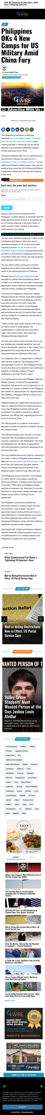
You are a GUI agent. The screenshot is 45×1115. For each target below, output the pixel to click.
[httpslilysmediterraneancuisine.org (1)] (23, 853)
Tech (32, 7)
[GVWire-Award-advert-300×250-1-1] (24, 1039)
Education (8, 992)
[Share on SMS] (27, 129)
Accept (22, 1107)
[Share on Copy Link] (32, 129)
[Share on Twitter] (8, 129)
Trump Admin (9, 975)
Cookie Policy (15, 1112)
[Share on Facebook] (3, 129)
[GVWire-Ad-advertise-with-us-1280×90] (22, 110)
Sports (7, 908)
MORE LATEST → (11, 1001)
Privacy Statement (27, 1112)
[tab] (15, 858)
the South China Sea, (23, 276)
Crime (7, 693)
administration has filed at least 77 (25, 461)
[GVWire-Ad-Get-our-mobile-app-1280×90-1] (22, 235)
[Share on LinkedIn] (13, 129)
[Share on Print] (17, 129)
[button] (41, 1086)
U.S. (5, 24)
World (7, 889)
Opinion (8, 958)
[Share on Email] (22, 129)
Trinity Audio (23, 121)
